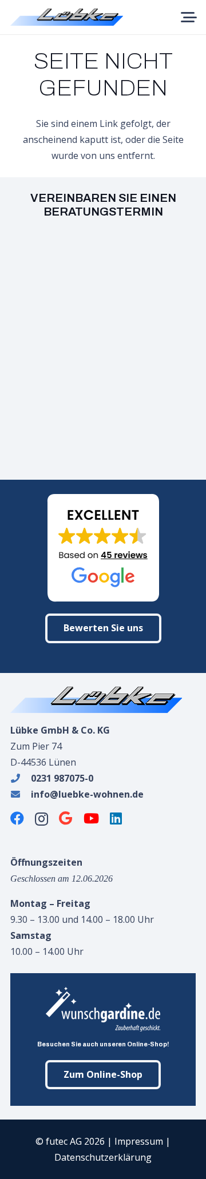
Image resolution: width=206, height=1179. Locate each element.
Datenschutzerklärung (103, 1157)
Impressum (138, 1141)
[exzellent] (103, 547)
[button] (189, 17)
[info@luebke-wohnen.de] (20, 794)
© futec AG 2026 (70, 1141)
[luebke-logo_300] (103, 700)
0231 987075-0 (62, 778)
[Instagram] (41, 818)
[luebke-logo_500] (66, 17)
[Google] (65, 818)
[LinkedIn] (116, 818)
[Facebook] (17, 818)
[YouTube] (91, 818)
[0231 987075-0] (20, 778)
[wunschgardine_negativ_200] (103, 1009)
